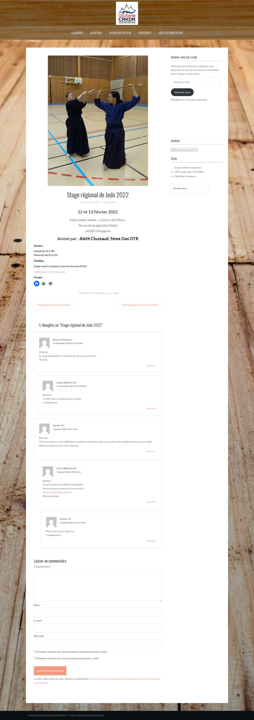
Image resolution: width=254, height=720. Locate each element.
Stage (115, 292)
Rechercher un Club (120, 33)
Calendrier (77, 33)
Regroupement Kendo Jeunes (54, 304)
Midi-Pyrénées (188, 176)
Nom (37, 605)
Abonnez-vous (182, 92)
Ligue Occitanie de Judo (170, 33)
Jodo (108, 292)
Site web (39, 635)
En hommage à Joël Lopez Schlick (139, 304)
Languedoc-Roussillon (192, 171)
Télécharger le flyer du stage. (49, 271)
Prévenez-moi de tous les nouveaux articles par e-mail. (68, 658)
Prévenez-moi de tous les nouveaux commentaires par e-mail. (72, 651)
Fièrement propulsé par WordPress (47, 715)
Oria (79, 715)
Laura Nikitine (109, 202)
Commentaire (42, 566)
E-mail (38, 620)
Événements (98, 292)
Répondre (151, 365)
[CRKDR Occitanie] (127, 13)
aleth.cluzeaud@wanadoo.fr (57, 492)
